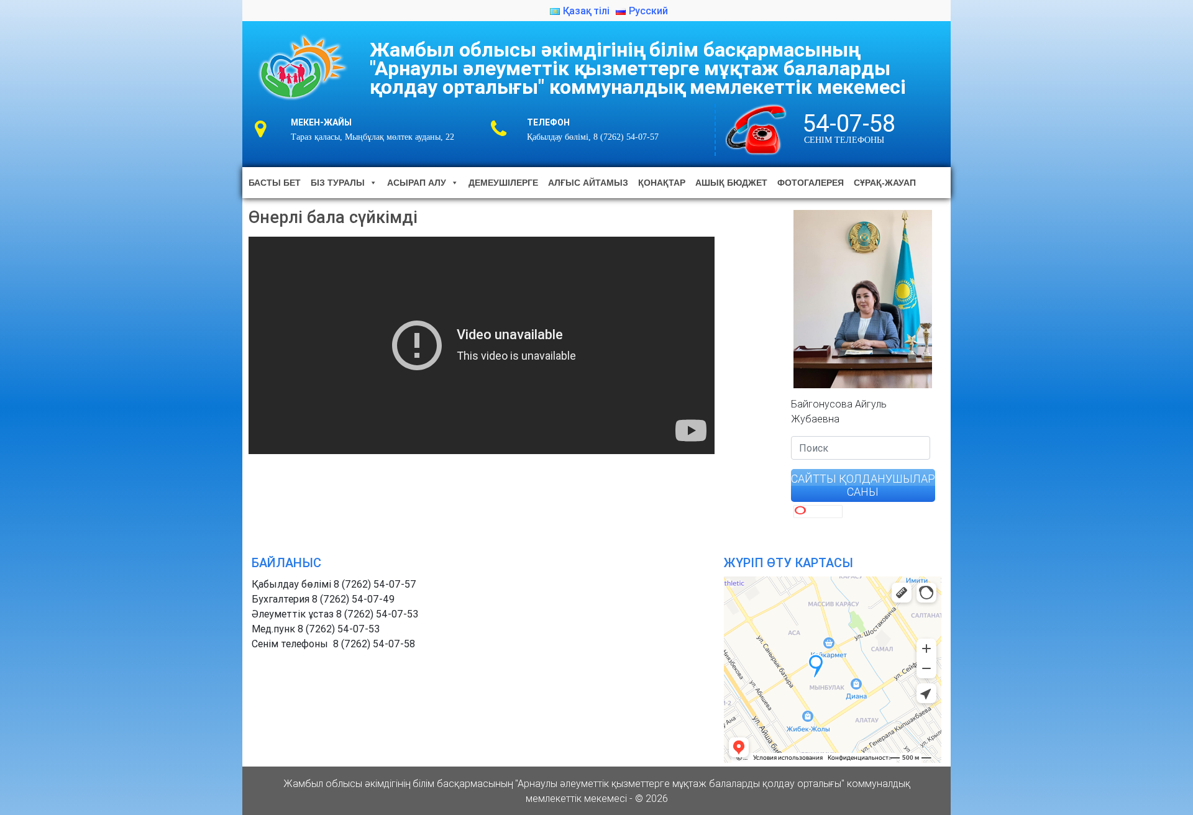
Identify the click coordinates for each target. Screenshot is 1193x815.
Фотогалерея (810, 183)
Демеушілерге (503, 183)
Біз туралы (338, 183)
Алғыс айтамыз (588, 183)
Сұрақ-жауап (885, 183)
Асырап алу (416, 183)
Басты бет (275, 183)
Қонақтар (661, 183)
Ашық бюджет (731, 183)
